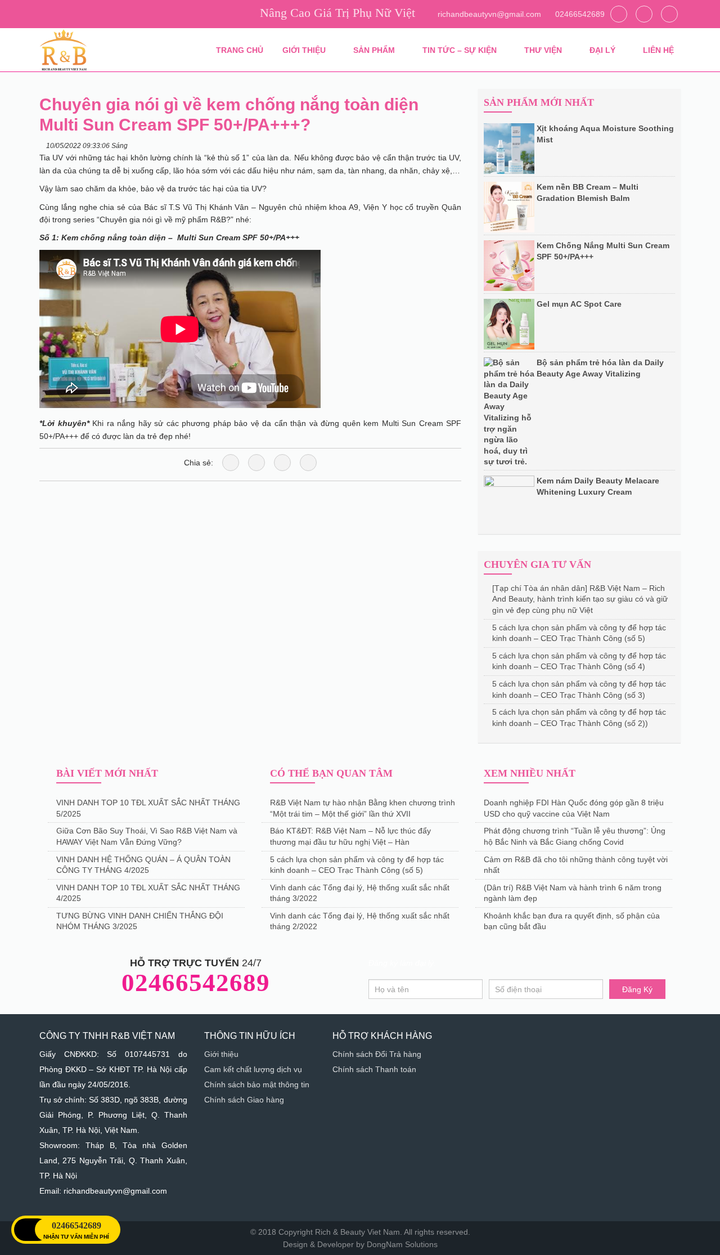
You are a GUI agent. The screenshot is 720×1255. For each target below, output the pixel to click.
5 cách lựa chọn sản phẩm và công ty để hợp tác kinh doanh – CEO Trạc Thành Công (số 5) (579, 633)
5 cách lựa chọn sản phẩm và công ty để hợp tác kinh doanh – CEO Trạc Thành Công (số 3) (579, 689)
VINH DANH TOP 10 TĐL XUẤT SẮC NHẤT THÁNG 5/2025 (148, 808)
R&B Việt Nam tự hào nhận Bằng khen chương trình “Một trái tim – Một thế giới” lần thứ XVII (362, 808)
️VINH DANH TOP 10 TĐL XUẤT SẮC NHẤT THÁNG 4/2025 (148, 893)
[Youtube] (644, 14)
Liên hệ (658, 50)
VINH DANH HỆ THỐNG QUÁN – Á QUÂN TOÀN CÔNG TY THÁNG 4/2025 (143, 865)
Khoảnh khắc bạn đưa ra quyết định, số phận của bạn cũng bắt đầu (572, 921)
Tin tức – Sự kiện (460, 50)
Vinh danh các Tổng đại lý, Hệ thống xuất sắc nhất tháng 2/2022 (359, 921)
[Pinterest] (282, 462)
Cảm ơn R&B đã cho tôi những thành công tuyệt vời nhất (576, 865)
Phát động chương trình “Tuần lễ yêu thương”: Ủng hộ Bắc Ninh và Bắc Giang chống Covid (574, 836)
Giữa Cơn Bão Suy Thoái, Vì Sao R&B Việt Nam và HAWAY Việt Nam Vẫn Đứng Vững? (146, 836)
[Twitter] (618, 14)
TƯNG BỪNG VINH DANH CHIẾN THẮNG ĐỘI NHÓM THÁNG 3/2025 (139, 921)
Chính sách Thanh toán (374, 1069)
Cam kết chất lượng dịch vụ (253, 1069)
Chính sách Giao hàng (244, 1099)
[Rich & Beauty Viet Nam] (63, 49)
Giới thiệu (305, 50)
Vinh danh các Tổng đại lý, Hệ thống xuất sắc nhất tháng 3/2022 (359, 893)
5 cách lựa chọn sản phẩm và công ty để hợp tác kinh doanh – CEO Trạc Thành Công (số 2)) (579, 717)
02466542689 (579, 14)
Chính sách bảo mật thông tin (256, 1084)
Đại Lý (604, 50)
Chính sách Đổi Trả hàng (376, 1054)
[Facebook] (669, 14)
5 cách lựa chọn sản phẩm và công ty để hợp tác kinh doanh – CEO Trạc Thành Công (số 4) (579, 661)
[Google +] (308, 462)
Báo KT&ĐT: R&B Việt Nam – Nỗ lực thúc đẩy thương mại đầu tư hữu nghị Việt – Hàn (350, 836)
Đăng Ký (637, 989)
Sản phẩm (375, 50)
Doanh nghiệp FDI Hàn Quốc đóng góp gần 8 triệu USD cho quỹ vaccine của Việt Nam (574, 808)
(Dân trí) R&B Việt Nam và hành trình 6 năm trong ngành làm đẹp (573, 893)
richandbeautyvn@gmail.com (488, 14)
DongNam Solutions (402, 1244)
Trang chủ (239, 50)
